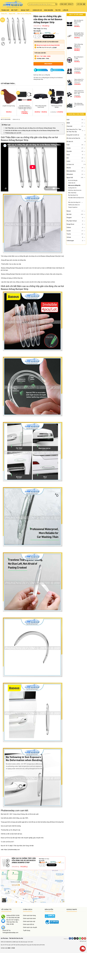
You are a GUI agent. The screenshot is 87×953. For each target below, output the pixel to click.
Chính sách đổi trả (28, 924)
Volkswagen (70, 240)
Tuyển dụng (26, 930)
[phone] (83, 940)
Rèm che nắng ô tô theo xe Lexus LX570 (78, 22)
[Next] (61, 99)
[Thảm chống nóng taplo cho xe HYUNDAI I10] (69, 48)
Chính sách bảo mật (29, 921)
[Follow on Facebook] (70, 938)
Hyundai (69, 151)
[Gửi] (56, 4)
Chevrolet (69, 126)
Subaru (69, 227)
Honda (69, 148)
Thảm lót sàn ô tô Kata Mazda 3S (78, 69)
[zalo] (83, 934)
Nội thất (14, 10)
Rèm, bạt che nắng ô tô (74, 202)
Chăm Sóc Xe (37, 10)
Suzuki (69, 231)
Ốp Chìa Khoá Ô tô (73, 195)
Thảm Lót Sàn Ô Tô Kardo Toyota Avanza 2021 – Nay (24, 106)
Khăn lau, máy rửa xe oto (74, 190)
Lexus (68, 161)
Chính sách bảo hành (29, 918)
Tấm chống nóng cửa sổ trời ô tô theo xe (79, 105)
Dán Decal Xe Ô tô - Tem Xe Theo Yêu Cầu (74, 130)
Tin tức (58, 10)
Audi (68, 119)
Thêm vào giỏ (48, 36)
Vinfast (69, 237)
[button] (67, 4)
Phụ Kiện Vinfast (72, 221)
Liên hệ (65, 10)
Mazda (69, 167)
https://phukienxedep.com (12, 849)
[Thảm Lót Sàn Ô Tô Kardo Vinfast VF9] (69, 82)
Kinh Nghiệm (48, 10)
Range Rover (70, 224)
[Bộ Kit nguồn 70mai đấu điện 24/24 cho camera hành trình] (69, 36)
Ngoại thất (25, 10)
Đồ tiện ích (70, 141)
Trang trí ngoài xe (72, 207)
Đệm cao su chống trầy (24, 13)
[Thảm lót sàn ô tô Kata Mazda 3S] (69, 71)
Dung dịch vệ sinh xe (73, 135)
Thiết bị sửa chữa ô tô (74, 205)
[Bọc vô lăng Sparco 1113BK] (69, 60)
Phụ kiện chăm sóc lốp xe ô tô (76, 197)
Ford (68, 145)
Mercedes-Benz (71, 171)
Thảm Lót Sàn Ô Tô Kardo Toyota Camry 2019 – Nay (79, 92)
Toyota (69, 234)
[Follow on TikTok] (75, 938)
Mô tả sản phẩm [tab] (5, 119)
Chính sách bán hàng (29, 915)
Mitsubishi (70, 174)
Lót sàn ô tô (70, 164)
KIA (68, 158)
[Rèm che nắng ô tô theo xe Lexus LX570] (69, 24)
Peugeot (69, 217)
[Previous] (4, 99)
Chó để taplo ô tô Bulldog (9, 105)
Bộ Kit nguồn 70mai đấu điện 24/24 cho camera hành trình (79, 34)
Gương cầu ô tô (72, 188)
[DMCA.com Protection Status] (50, 916)
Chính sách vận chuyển (30, 927)
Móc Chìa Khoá (72, 192)
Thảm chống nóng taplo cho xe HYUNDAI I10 (78, 46)
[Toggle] (85, 120)
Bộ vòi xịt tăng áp (72, 180)
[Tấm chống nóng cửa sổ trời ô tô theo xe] (69, 105)
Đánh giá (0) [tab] (16, 119)
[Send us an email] (77, 938)
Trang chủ (5, 10)
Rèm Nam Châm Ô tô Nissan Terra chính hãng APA (40, 106)
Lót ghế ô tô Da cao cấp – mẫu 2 (56, 106)
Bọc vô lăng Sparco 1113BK (78, 57)
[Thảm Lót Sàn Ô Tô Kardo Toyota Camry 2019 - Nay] (69, 94)
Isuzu (68, 154)
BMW (68, 123)
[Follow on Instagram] (72, 938)
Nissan (69, 211)
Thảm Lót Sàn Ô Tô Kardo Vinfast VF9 (78, 80)
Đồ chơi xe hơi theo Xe (73, 138)
